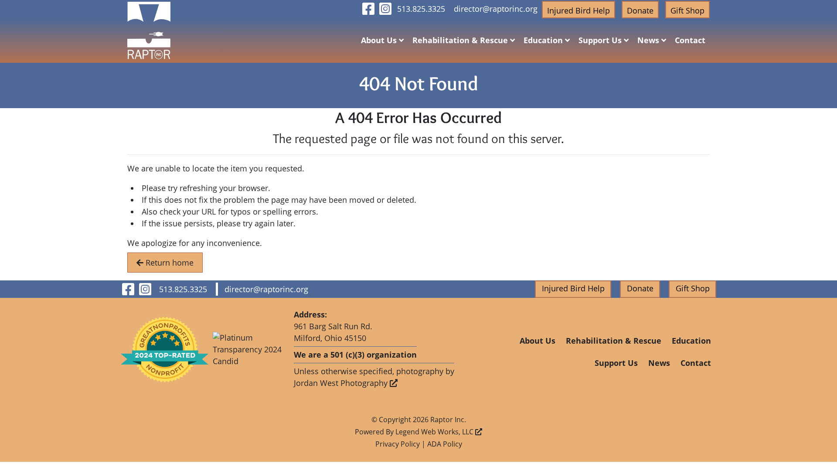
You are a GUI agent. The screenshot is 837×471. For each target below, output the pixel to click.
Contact (690, 40)
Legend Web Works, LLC (435, 432)
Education (544, 40)
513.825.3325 (421, 8)
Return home (168, 262)
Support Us (601, 40)
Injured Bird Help (578, 10)
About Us (380, 40)
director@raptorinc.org (496, 8)
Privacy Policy (397, 444)
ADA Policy (444, 444)
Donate (640, 10)
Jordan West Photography (342, 383)
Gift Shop (687, 10)
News (649, 40)
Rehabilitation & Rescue (461, 40)
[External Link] (164, 349)
